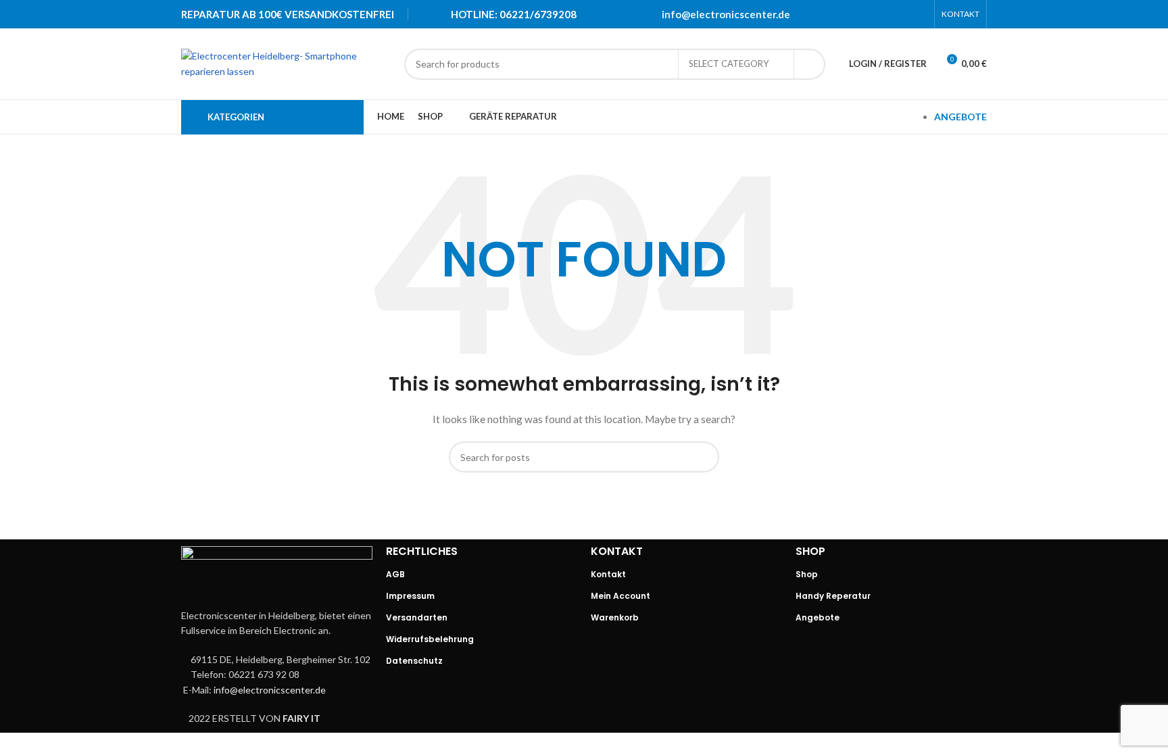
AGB (395, 574)
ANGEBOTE (960, 116)
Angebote (818, 617)
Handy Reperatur (833, 596)
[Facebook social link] (848, 14)
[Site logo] (286, 62)
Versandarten (416, 617)
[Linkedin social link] (901, 14)
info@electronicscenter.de (726, 14)
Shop (807, 574)
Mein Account (620, 596)
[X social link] (866, 14)
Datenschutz (414, 660)
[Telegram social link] (918, 14)
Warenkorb (615, 617)
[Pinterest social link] (883, 14)
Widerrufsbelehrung (430, 639)
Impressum (410, 596)
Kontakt (608, 574)
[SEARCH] (809, 64)
